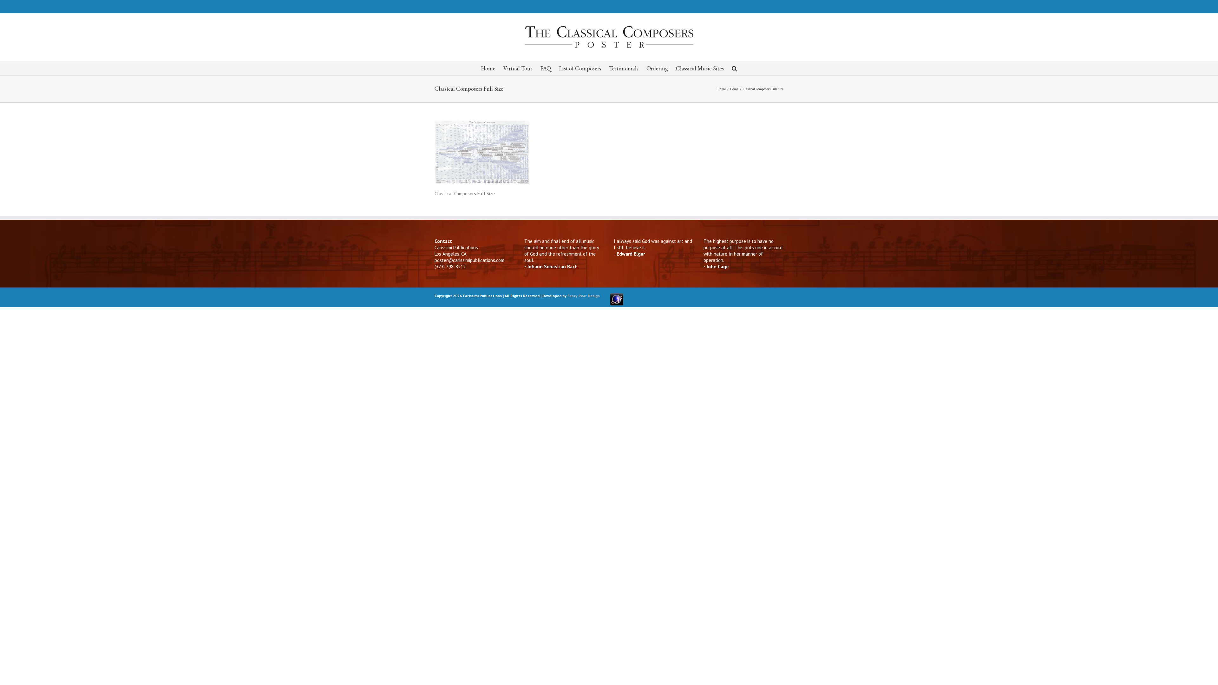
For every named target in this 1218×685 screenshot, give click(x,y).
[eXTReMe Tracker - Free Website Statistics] (616, 295)
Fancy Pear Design (583, 295)
